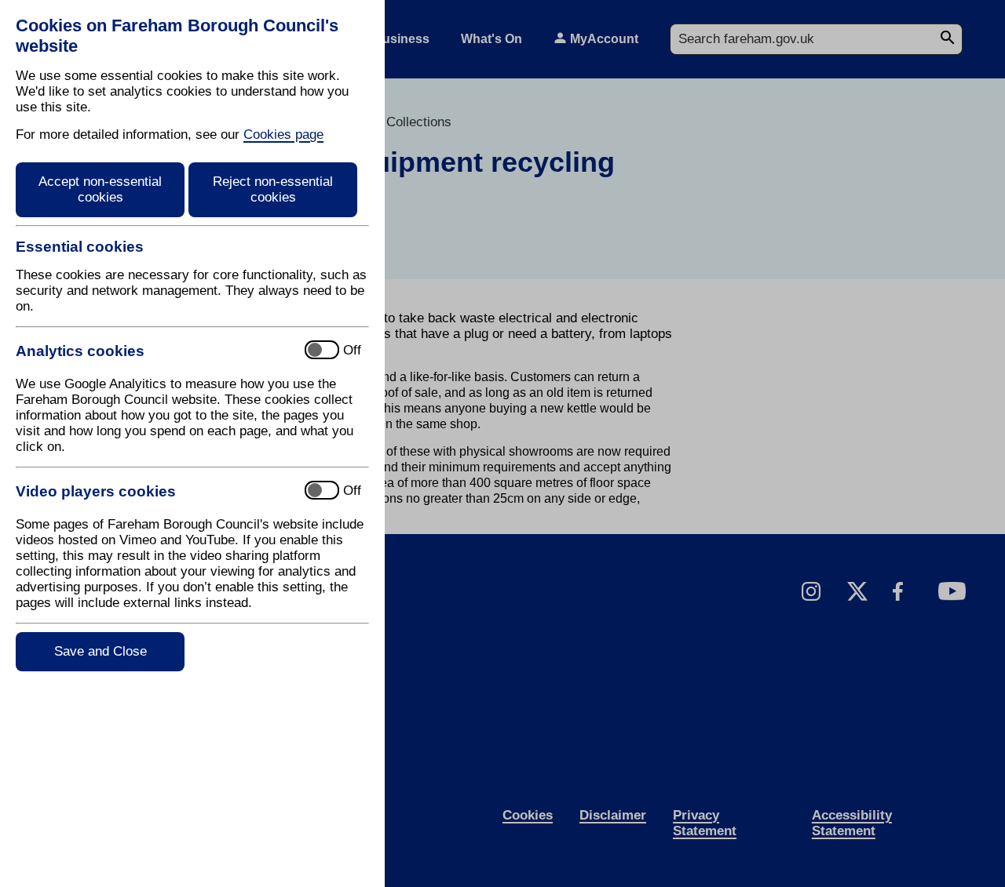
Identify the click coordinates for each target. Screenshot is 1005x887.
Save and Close (100, 651)
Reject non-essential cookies (273, 189)
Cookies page (283, 134)
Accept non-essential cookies (100, 189)
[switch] (153, 351)
